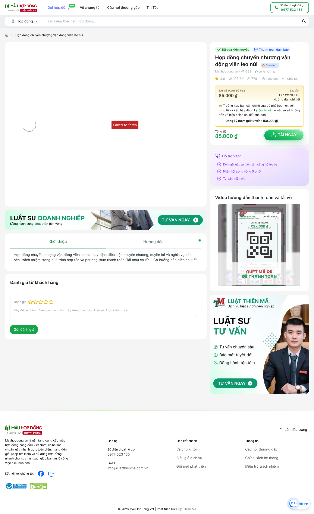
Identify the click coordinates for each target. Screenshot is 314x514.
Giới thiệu (58, 241)
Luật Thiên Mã (186, 509)
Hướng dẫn (153, 241)
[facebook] (41, 473)
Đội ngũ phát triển (191, 466)
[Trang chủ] (7, 35)
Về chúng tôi (186, 449)
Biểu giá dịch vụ (189, 458)
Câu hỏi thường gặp (261, 449)
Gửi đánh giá (24, 329)
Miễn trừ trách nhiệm (262, 466)
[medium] (51, 473)
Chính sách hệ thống (261, 458)
